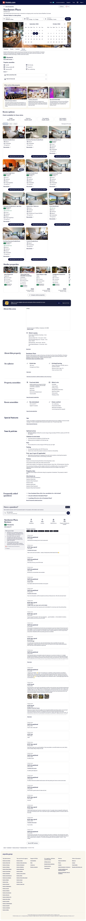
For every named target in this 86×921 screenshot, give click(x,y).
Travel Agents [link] (47, 868)
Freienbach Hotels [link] (23, 847)
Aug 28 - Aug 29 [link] (28, 119)
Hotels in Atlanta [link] (6, 890)
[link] (67, 6)
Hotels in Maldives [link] (20, 867)
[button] (28, 30)
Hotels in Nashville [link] (6, 873)
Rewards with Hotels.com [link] (77, 867)
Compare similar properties (38, 295)
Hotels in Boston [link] (6, 894)
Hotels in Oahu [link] (19, 882)
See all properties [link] (10, 6)
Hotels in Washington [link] (7, 886)
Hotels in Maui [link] (19, 875)
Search (68, 18)
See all (5, 71)
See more (28, 349)
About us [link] (74, 860)
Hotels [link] (4, 847)
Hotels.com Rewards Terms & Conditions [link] (64, 873)
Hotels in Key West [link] (6, 899)
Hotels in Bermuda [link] (20, 869)
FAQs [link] (31, 862)
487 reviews (7, 526)
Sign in (81, 2)
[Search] (68, 513)
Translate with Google (31, 550)
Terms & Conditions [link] (62, 860)
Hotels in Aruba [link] (20, 860)
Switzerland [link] (9, 847)
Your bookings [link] (33, 860)
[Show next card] (70, 280)
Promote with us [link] (47, 866)
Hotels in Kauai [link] (19, 879)
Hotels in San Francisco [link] (7, 875)
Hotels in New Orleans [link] (7, 869)
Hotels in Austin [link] (6, 888)
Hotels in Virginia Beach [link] (7, 903)
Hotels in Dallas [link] (6, 909)
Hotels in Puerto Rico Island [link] (22, 877)
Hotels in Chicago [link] (6, 864)
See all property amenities (33, 397)
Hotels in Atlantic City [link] (7, 897)
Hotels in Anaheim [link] (6, 907)
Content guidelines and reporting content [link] (63, 870)
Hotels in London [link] (6, 901)
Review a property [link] (34, 867)
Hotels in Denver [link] (6, 884)
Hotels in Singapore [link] (20, 864)
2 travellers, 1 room (51, 19)
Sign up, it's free (66, 302)
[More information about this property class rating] (9, 11)
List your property (60, 2)
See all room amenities (32, 411)
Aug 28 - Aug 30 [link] (45, 119)
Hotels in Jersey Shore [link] (21, 873)
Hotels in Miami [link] (6, 879)
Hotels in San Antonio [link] (7, 892)
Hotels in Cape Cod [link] (20, 884)
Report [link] (8, 548)
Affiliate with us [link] (47, 861)
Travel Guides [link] (74, 864)
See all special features (32, 423)
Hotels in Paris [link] (5, 882)
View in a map (30, 329)
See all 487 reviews (7, 59)
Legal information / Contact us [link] (64, 867)
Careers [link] (73, 862)
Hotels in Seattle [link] (6, 905)
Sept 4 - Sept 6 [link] (62, 119)
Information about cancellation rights (34, 358)
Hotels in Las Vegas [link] (6, 860)
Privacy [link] (59, 862)
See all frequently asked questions (34, 500)
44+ (68, 45)
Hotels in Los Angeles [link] (7, 877)
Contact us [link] (32, 864)
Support (68, 2)
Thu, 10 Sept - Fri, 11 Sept (32, 19)
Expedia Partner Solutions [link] (49, 864)
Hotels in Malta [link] (20, 871)
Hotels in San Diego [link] (6, 871)
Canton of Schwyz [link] (16, 847)
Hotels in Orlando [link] (6, 867)
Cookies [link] (59, 864)
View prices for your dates (16, 156)
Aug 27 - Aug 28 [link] (10, 119)
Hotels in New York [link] (6, 862)
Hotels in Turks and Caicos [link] (22, 862)
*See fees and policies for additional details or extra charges (38, 376)
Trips (74, 2)
